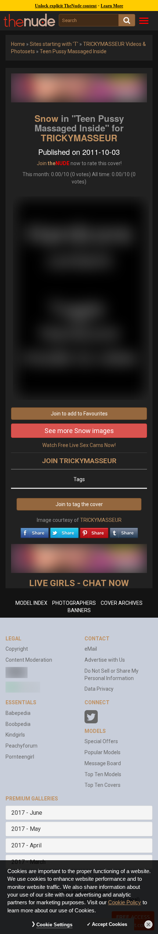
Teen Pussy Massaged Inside (73, 51)
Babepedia (18, 713)
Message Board (103, 763)
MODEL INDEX (31, 603)
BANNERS (79, 610)
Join (42, 163)
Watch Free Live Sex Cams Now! (79, 445)
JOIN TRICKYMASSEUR (79, 461)
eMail (91, 649)
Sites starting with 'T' (54, 44)
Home (18, 44)
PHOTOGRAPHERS (74, 603)
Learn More (112, 5)
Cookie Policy (124, 902)
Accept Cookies (109, 924)
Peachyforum (21, 746)
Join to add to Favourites (79, 414)
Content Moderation (29, 660)
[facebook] (34, 531)
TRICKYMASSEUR (79, 137)
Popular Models (103, 752)
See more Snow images (79, 431)
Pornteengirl (20, 757)
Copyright (17, 649)
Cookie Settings (54, 924)
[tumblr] (123, 531)
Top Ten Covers (103, 785)
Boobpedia (18, 724)
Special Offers (101, 741)
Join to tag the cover (79, 504)
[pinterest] (94, 531)
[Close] (148, 924)
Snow (46, 118)
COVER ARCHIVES (122, 603)
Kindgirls (15, 735)
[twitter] (64, 531)
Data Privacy (99, 689)
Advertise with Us (105, 660)
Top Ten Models (103, 774)
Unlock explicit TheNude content (66, 5)
